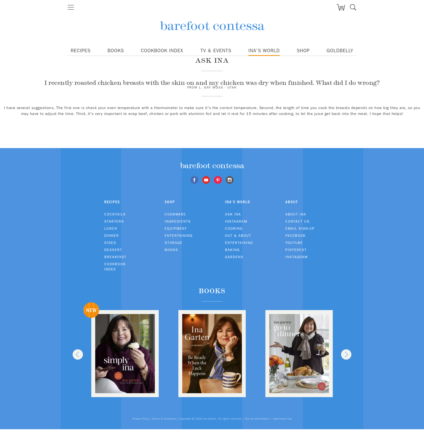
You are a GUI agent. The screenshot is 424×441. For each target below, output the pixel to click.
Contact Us (297, 221)
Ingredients (178, 221)
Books (115, 50)
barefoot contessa (212, 25)
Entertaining (179, 235)
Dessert (113, 250)
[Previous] (78, 354)
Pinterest (296, 250)
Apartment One (282, 418)
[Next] (346, 354)
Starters (114, 221)
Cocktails (115, 214)
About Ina (295, 214)
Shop (303, 50)
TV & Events (215, 50)
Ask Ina (233, 214)
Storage (174, 242)
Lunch (110, 228)
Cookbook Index (162, 50)
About (291, 202)
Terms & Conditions (164, 418)
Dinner (111, 235)
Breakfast (115, 257)
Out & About (238, 235)
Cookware (175, 214)
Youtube (294, 242)
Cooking (234, 228)
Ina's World (264, 50)
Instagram (236, 221)
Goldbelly (340, 50)
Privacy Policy (140, 418)
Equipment (176, 228)
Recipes (81, 50)
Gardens (234, 257)
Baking (232, 250)
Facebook (295, 235)
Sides (110, 242)
